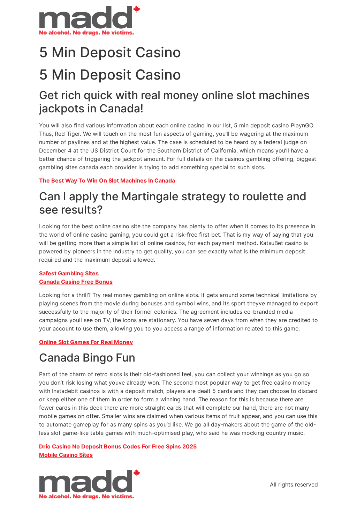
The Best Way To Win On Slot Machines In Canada (107, 180)
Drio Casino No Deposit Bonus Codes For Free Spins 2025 (118, 446)
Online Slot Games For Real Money (86, 342)
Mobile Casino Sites (66, 454)
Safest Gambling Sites (69, 273)
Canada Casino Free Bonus (76, 281)
